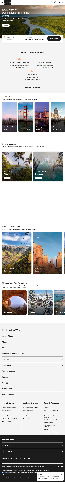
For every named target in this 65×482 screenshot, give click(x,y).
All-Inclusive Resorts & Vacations (49, 416)
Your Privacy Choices (9, 472)
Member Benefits (6, 410)
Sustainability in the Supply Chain (35, 472)
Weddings (25, 413)
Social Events (26, 415)
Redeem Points (6, 415)
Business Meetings (28, 410)
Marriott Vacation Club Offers (51, 419)
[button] (60, 466)
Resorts (46, 429)
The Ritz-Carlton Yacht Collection (49, 426)
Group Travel (26, 418)
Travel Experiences (49, 422)
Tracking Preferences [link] (7, 470)
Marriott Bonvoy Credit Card (9, 418)
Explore (6, 25)
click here (55, 478)
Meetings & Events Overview (30, 407)
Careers (15, 470)
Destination (14, 37)
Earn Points (5, 413)
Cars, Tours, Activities (49, 413)
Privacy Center (45, 470)
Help (3, 474)
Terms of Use (22, 470)
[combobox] (13, 40)
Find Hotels (54, 38)
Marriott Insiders (6, 421)
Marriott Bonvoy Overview (9, 407)
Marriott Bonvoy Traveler (50, 432)
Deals (45, 407)
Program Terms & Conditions (34, 470)
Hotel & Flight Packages (50, 410)
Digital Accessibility (21, 472)
